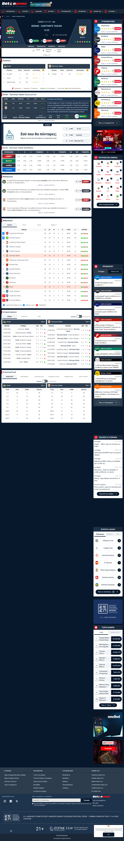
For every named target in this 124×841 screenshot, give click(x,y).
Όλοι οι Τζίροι (107, 705)
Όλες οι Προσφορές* (106, 403)
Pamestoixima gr (106, 57)
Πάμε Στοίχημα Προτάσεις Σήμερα (15, 775)
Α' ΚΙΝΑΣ (8, 16)
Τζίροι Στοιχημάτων (10, 785)
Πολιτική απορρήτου (99, 800)
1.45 (54, 156)
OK (108, 834)
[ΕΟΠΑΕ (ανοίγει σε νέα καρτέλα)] (68, 828)
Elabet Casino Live (97, 781)
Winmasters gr (106, 89)
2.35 (18, 156)
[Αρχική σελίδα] (2, 16)
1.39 (70, 165)
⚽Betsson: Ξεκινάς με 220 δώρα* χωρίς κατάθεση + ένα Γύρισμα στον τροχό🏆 (107, 394)
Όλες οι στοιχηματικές (106, 123)
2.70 (31, 156)
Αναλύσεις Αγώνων (10, 781)
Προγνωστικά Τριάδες (40, 781)
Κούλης (59, 99)
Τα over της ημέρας (39, 775)
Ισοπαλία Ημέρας (38, 788)
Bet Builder (36, 785)
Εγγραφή (86, 800)
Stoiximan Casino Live (98, 775)
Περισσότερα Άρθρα (106, 494)
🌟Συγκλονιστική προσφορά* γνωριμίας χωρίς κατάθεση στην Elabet (106, 312)
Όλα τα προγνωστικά (106, 204)
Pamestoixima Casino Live (99, 785)
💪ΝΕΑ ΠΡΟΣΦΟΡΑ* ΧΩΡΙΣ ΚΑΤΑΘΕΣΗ (108, 354)
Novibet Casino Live (97, 778)
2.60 (31, 165)
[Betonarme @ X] (17, 801)
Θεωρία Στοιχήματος (100, 484)
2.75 (77, 165)
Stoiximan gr (105, 26)
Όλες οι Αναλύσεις (106, 592)
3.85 (24, 156)
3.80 (24, 161)
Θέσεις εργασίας (98, 805)
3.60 (24, 170)
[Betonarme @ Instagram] (5, 801)
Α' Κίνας (40, 22)
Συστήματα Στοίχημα (39, 791)
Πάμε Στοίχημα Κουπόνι (11, 778)
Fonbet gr (104, 68)
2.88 (47, 161)
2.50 (18, 161)
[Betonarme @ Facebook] (11, 801)
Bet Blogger (97, 441)
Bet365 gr (104, 78)
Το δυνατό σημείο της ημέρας (42, 778)
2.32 (18, 170)
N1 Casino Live (96, 791)
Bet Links (95, 803)
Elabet (103, 47)
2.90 (77, 156)
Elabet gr (65, 781)
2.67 (31, 170)
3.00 (77, 161)
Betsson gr (104, 110)
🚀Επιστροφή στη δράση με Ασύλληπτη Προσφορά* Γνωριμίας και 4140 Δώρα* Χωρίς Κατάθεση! (108, 327)
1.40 (70, 156)
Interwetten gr (105, 100)
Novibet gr (104, 36)
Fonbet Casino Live (97, 788)
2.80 (47, 156)
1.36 (70, 161)
